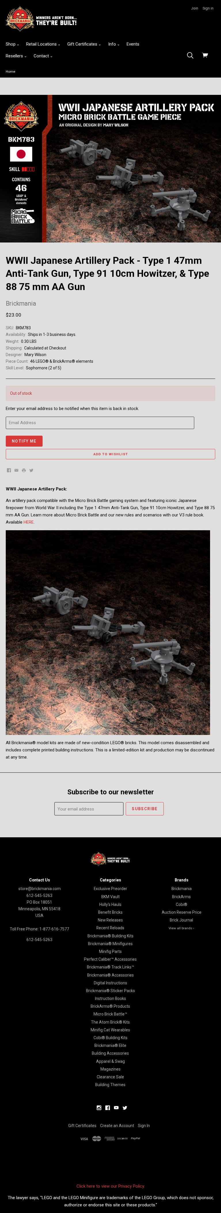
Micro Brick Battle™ (110, 1014)
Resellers (15, 56)
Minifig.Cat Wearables (110, 1030)
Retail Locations (42, 44)
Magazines (110, 1069)
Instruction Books (110, 998)
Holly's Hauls (110, 904)
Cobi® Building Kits (110, 1037)
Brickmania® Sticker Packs (110, 990)
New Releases (110, 920)
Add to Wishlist (110, 454)
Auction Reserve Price (181, 912)
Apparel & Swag (110, 1061)
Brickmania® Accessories (110, 975)
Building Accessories (110, 1053)
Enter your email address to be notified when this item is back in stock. (72, 408)
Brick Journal (181, 920)
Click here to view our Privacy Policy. (111, 1186)
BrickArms (181, 896)
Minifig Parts (110, 951)
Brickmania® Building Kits (110, 936)
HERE (29, 522)
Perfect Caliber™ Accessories (110, 959)
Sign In (144, 1125)
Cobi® (181, 904)
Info (112, 44)
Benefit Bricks (110, 912)
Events (133, 44)
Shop (11, 44)
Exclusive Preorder (110, 888)
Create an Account (117, 1125)
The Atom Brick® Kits (110, 1022)
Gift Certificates (82, 44)
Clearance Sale (110, 1077)
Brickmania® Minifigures (110, 943)
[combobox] (192, 56)
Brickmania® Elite (110, 1045)
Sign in (208, 8)
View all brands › (181, 928)
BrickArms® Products (110, 1006)
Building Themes (110, 1084)
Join (194, 8)
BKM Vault (110, 896)
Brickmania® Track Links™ (110, 967)
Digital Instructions (110, 983)
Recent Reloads (110, 928)
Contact (42, 56)
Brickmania (182, 888)
